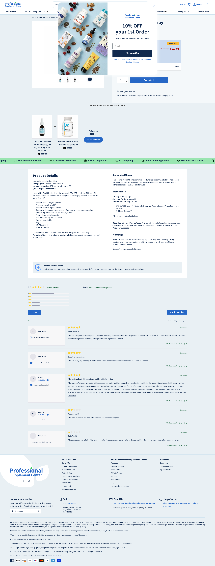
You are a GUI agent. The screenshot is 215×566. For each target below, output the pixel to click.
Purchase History (166, 466)
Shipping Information (70, 466)
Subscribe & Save (68, 470)
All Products (43, 18)
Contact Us (66, 463)
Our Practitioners (117, 466)
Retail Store (115, 470)
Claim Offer (132, 53)
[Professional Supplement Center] (13, 4)
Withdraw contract (69, 489)
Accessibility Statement (120, 486)
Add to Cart (149, 80)
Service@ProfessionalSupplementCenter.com (134, 503)
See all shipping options (162, 95)
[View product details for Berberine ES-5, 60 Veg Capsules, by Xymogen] (67, 127)
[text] (107, 105)
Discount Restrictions (70, 480)
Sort (169, 321)
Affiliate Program (117, 473)
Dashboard (164, 463)
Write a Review (179, 313)
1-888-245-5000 (69, 503)
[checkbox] (39, 154)
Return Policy (67, 473)
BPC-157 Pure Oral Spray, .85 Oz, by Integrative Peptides (42, 146)
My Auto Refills (165, 470)
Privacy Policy (67, 486)
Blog (112, 483)
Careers (114, 476)
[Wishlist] (189, 4)
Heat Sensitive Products (71, 476)
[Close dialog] (154, 5)
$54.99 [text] (69, 148)
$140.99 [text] (44, 154)
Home (34, 18)
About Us (114, 463)
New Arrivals (115, 480)
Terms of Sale (67, 483)
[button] (49, 293)
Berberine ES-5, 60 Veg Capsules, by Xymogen (67, 143)
